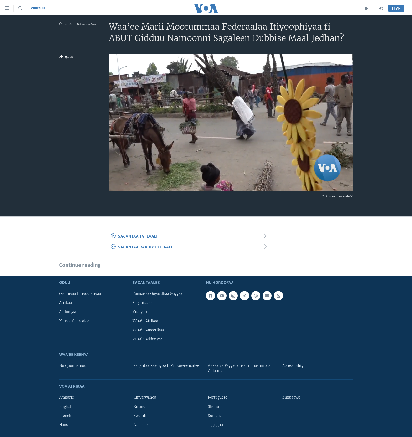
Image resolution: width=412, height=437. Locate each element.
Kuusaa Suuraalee (74, 321)
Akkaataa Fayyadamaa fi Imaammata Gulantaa (239, 368)
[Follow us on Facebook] (210, 295)
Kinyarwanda (145, 398)
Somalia (215, 416)
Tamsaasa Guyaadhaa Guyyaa (157, 294)
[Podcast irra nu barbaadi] (255, 295)
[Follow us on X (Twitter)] (244, 295)
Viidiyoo (38, 8)
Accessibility (293, 366)
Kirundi (140, 407)
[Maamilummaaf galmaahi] (267, 295)
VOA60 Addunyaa (147, 339)
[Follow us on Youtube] (221, 295)
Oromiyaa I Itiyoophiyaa (80, 294)
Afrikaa (65, 303)
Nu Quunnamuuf (73, 366)
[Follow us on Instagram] (233, 295)
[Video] (366, 8)
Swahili (140, 416)
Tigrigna (215, 425)
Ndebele (141, 425)
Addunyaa (67, 312)
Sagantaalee (143, 303)
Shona (213, 407)
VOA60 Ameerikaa (148, 330)
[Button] (66, 58)
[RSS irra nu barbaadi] (278, 295)
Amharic (66, 398)
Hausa (64, 425)
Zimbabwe (291, 398)
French (65, 416)
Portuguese (217, 398)
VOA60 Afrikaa (145, 321)
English (65, 407)
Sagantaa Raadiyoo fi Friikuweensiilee (166, 366)
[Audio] (381, 8)
